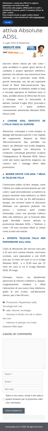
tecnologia (26, 310)
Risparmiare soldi (27, 302)
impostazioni (39, 17)
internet (15, 310)
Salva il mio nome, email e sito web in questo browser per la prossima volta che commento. (24, 399)
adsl (8, 310)
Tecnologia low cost (12, 306)
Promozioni (11, 302)
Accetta (8, 22)
